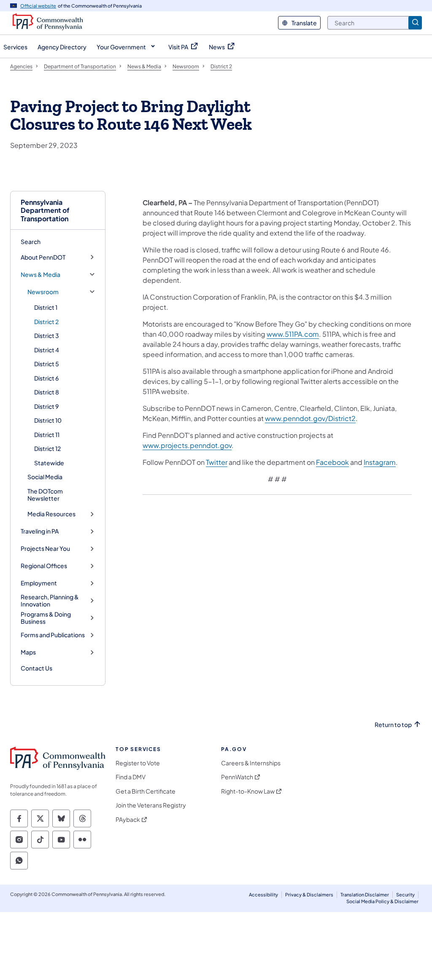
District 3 (46, 335)
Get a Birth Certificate (146, 791)
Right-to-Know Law (248, 791)
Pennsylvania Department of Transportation (45, 210)
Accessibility (263, 894)
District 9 (46, 406)
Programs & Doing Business (46, 618)
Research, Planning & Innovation (50, 600)
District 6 (46, 378)
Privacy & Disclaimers (309, 894)
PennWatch (237, 777)
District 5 (46, 364)
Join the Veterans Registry (151, 805)
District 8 (46, 392)
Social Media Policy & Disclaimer (382, 901)
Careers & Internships (251, 763)
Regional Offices (44, 565)
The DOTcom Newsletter (45, 494)
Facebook (332, 462)
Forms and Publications (53, 634)
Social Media (44, 476)
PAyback (128, 819)
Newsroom (43, 291)
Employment (39, 583)
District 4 (46, 350)
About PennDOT (43, 257)
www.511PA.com (293, 334)
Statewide (49, 463)
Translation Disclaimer (364, 894)
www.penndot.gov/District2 (310, 418)
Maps (28, 652)
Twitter (216, 462)
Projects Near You (45, 548)
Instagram (380, 462)
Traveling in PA (40, 531)
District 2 (46, 321)
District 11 (46, 434)
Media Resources (51, 514)
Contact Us (36, 668)
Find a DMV (131, 777)
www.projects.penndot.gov (187, 445)
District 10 (48, 420)
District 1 (45, 307)
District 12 (47, 448)
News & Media (40, 274)
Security (405, 894)
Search (30, 241)
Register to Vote (138, 763)
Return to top (393, 724)
